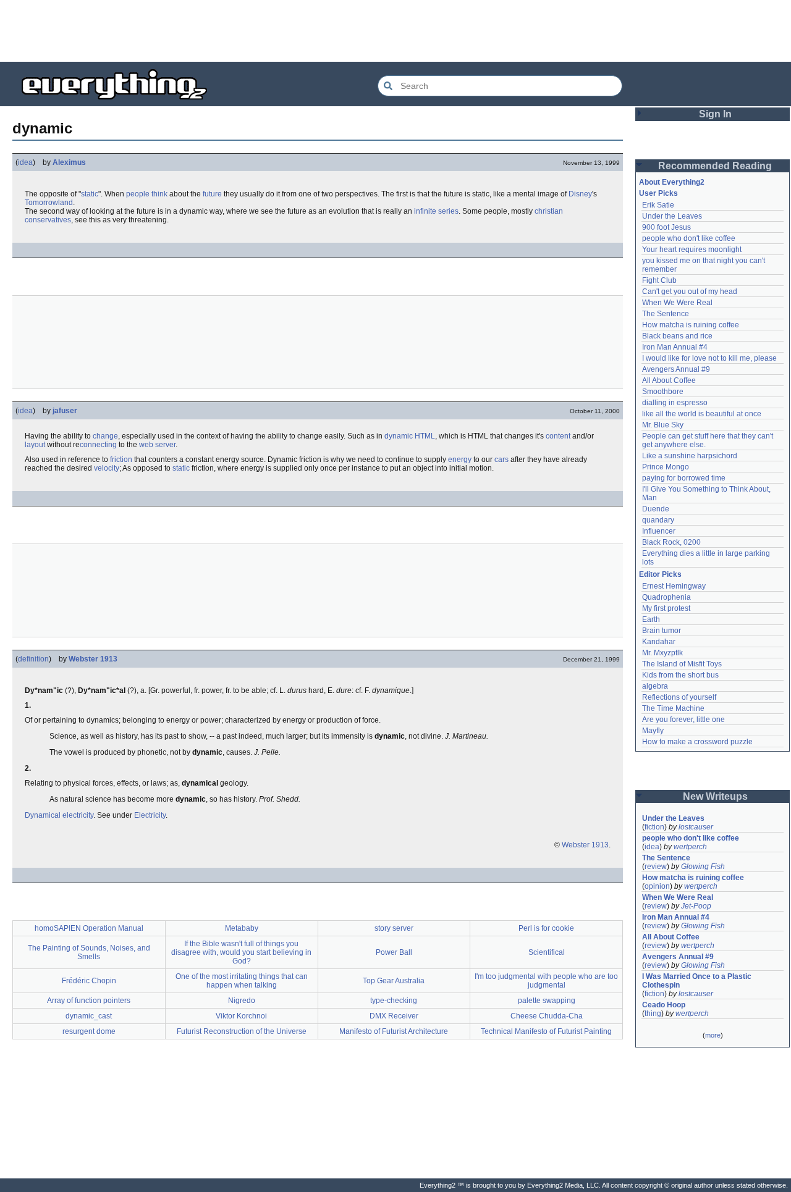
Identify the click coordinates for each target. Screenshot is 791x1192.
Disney (580, 194)
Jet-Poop (696, 906)
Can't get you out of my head (689, 291)
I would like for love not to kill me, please (709, 358)
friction (121, 459)
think (159, 194)
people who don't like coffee (688, 238)
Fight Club (659, 280)
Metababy (241, 928)
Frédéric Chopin (89, 980)
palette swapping (546, 1000)
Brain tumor (661, 630)
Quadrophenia (666, 597)
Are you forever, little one (683, 719)
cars (501, 459)
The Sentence (665, 313)
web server (157, 444)
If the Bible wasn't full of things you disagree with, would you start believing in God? (241, 952)
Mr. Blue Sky (662, 425)
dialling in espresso (675, 402)
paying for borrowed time (683, 478)
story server (393, 928)
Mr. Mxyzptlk (662, 652)
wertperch (690, 846)
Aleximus (69, 162)
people (138, 194)
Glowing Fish (703, 866)
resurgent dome (89, 1031)
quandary (658, 520)
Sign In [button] (715, 114)
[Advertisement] (395, 31)
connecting (98, 444)
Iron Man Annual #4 (675, 347)
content (558, 436)
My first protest (666, 608)
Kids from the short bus (680, 675)
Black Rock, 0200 (671, 542)
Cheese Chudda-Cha (546, 1016)
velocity (106, 468)
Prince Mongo (665, 467)
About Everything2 (671, 182)
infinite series (436, 211)
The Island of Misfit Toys (682, 664)
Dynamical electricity (59, 815)
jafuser (65, 410)
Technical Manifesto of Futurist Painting (546, 1031)
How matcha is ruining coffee (690, 325)
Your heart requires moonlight (692, 249)
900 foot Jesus (666, 227)
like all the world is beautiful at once (701, 413)
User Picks (658, 193)
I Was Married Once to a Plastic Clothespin (697, 980)
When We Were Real (677, 302)
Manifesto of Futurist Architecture (393, 1031)
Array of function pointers (88, 1000)
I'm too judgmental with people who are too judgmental (546, 980)
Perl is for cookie (546, 928)
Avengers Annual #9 (676, 369)
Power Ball (394, 952)
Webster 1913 (93, 659)
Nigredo (241, 1000)
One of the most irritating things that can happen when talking (242, 980)
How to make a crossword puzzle (697, 741)
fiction (654, 827)
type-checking (393, 1000)
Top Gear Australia (394, 980)
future (212, 194)
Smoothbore (662, 391)
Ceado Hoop (663, 1005)
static (89, 194)
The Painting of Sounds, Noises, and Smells (89, 952)
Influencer (658, 531)
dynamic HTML (409, 436)
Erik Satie (658, 205)
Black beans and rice (677, 336)
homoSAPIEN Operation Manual (89, 928)
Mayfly (653, 730)
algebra (655, 686)
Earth (651, 619)
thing (653, 1013)
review (656, 866)
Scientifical (546, 952)
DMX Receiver (394, 1016)
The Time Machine (673, 708)
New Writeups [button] (715, 796)
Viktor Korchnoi (241, 1016)
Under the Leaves (672, 216)
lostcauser (696, 827)
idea (25, 162)
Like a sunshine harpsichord (689, 455)
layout (35, 444)
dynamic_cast (89, 1016)
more (713, 1035)
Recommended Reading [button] (715, 166)
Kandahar (658, 641)
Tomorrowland (49, 202)
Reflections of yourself (679, 697)
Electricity (150, 815)
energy (460, 459)
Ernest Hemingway (674, 586)
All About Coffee (669, 380)
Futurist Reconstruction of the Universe (242, 1031)
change (105, 436)
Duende (655, 509)
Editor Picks (660, 574)
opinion (657, 886)
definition (33, 659)
